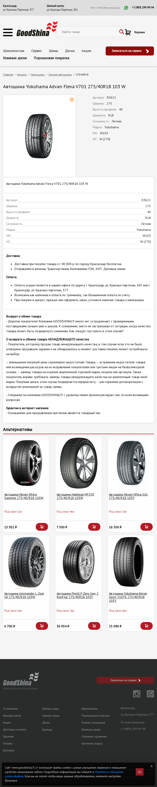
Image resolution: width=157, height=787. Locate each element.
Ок (139, 772)
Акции (86, 50)
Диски (70, 50)
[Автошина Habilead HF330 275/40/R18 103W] (78, 463)
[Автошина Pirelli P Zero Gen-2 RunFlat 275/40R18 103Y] (78, 562)
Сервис (36, 50)
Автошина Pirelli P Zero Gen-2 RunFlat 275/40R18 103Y (78, 595)
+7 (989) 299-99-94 (143, 7)
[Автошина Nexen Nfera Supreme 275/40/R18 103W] (26, 463)
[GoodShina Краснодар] (37, 28)
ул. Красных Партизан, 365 (62, 9)
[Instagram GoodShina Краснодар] (134, 696)
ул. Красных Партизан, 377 (18, 9)
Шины (53, 50)
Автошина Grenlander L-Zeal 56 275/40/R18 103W (24, 595)
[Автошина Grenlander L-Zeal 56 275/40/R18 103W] (26, 562)
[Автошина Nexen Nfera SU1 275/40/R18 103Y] (131, 463)
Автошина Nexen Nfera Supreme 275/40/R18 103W (23, 496)
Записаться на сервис (127, 51)
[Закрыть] (151, 766)
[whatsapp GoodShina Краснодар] (147, 696)
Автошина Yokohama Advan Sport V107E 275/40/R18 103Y (128, 597)
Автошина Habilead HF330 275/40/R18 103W (75, 496)
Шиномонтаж (13, 50)
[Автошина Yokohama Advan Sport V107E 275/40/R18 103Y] (131, 562)
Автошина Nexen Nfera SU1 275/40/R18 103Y (128, 496)
